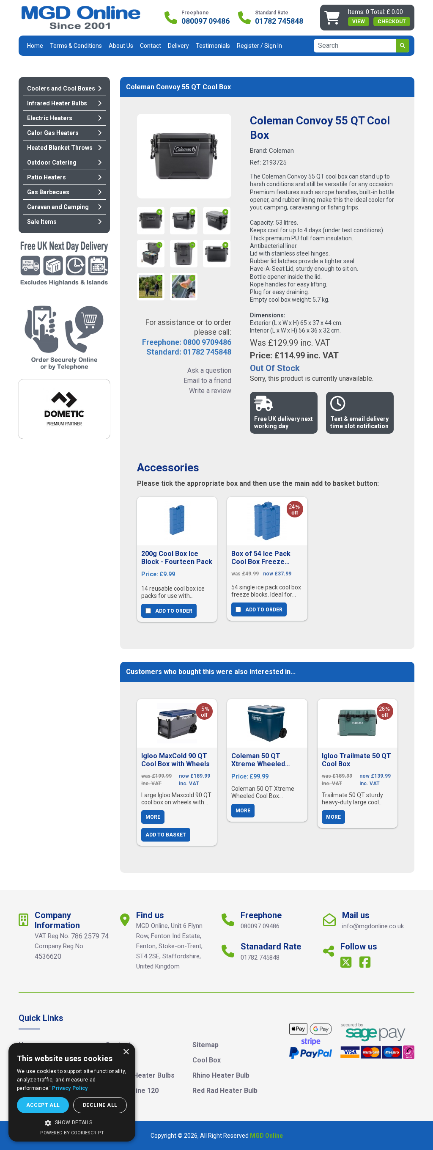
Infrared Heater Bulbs (57, 103)
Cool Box (206, 1060)
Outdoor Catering (52, 162)
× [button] (126, 1052)
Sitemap (205, 1045)
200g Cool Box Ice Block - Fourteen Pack (176, 558)
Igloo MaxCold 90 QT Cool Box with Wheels (175, 760)
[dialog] (71, 1092)
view (358, 22)
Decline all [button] (100, 1105)
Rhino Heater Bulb (220, 1075)
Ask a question (209, 370)
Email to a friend (207, 380)
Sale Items (42, 221)
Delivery (178, 45)
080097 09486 (205, 21)
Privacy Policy (70, 1088)
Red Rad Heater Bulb (225, 1091)
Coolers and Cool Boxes (61, 88)
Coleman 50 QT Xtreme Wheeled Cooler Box (258, 760)
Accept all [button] (43, 1105)
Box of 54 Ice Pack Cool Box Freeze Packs (260, 558)
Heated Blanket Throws (60, 147)
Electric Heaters (49, 118)
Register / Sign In (259, 45)
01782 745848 (279, 21)
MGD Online (266, 1135)
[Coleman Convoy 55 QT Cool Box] (184, 156)
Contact (150, 45)
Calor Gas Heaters (53, 132)
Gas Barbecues (48, 192)
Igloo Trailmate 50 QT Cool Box (356, 760)
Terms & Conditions (76, 45)
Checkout (392, 22)
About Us (121, 45)
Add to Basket (165, 835)
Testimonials (213, 45)
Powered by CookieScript (72, 1133)
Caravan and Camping (58, 207)
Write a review (210, 390)
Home (35, 45)
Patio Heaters (46, 177)
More (152, 817)
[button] (72, 1123)
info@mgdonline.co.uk (373, 926)
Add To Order (173, 611)
